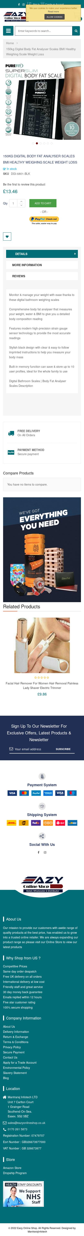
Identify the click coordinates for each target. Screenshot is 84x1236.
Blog (6, 1078)
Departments (8, 31)
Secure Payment (13, 1052)
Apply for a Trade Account (19, 1062)
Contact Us (10, 1057)
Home (10, 43)
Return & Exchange (15, 1037)
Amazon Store (12, 1168)
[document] (53, 13)
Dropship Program (15, 1173)
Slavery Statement (15, 1073)
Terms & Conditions (15, 1042)
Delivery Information (16, 1032)
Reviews (18, 276)
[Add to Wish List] (7, 236)
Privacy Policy (12, 1047)
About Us (9, 1026)
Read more (53, 11)
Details (21, 254)
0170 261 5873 (17, 1129)
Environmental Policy (16, 1068)
